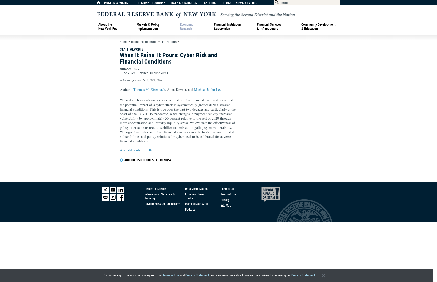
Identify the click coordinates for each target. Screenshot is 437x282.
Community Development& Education (318, 26)
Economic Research (186, 26)
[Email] (105, 199)
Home (124, 42)
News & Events (246, 3)
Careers (210, 3)
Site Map (226, 205)
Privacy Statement (197, 275)
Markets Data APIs (196, 204)
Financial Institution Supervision (227, 26)
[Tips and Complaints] (264, 196)
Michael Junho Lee (207, 89)
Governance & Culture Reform (162, 204)
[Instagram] (113, 199)
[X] (105, 192)
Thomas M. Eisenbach (149, 89)
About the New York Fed (107, 26)
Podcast (190, 209)
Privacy (225, 200)
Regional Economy (151, 3)
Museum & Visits (116, 3)
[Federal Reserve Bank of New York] (196, 14)
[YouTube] (113, 192)
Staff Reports (169, 42)
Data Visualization (196, 189)
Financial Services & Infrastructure (269, 26)
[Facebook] (120, 199)
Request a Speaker (156, 189)
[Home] (101, 4)
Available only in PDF (136, 150)
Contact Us (227, 189)
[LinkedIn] (120, 192)
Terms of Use (171, 275)
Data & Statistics (184, 3)
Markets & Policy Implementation (148, 26)
